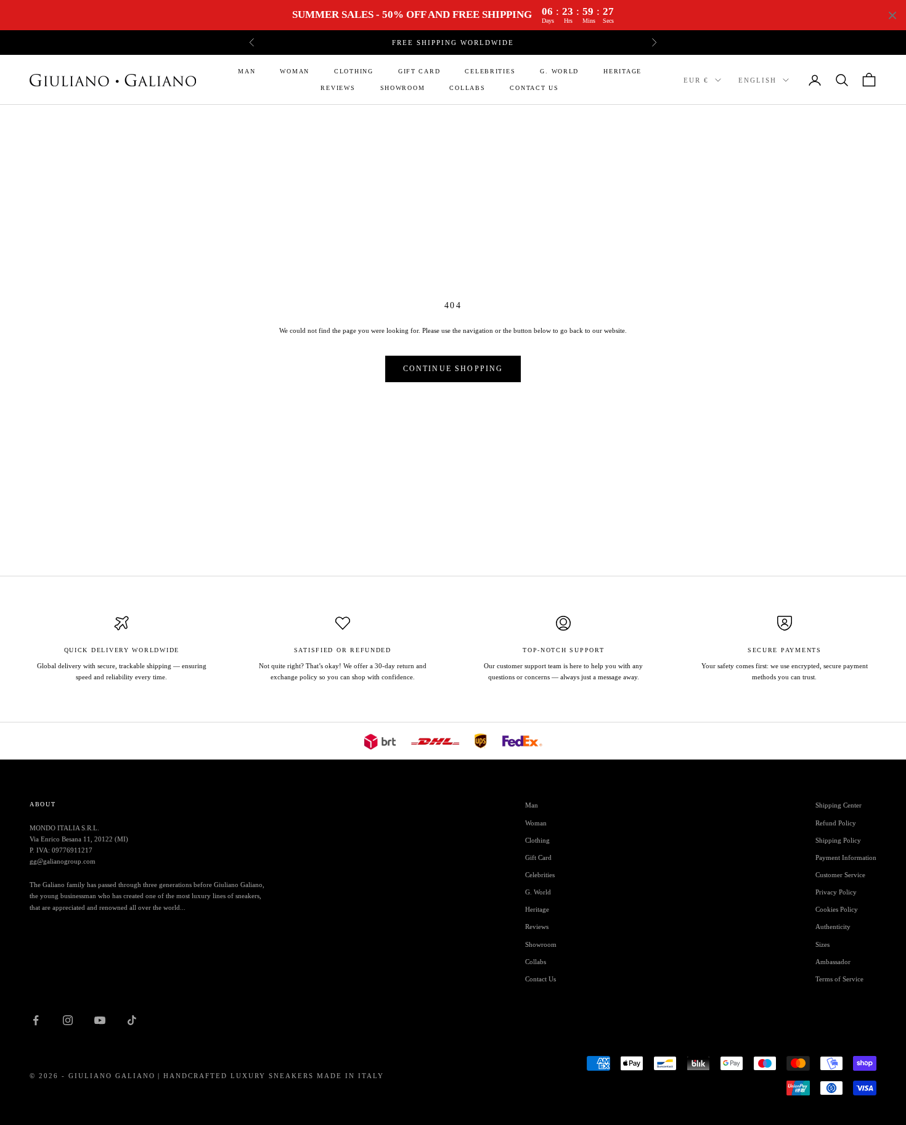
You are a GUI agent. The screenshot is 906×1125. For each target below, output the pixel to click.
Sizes (822, 944)
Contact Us (534, 87)
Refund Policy (835, 823)
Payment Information (845, 857)
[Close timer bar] (892, 15)
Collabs (467, 87)
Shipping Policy (838, 840)
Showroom (402, 87)
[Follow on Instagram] (68, 1020)
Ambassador (833, 961)
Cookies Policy (836, 909)
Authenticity (833, 926)
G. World (559, 71)
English (757, 80)
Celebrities (490, 71)
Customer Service (840, 874)
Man (246, 71)
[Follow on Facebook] (36, 1020)
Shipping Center (838, 805)
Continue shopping (453, 368)
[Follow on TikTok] (132, 1020)
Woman (294, 71)
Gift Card (419, 71)
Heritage (622, 71)
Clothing (353, 71)
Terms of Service (839, 979)
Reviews (337, 87)
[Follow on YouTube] (100, 1020)
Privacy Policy (836, 892)
